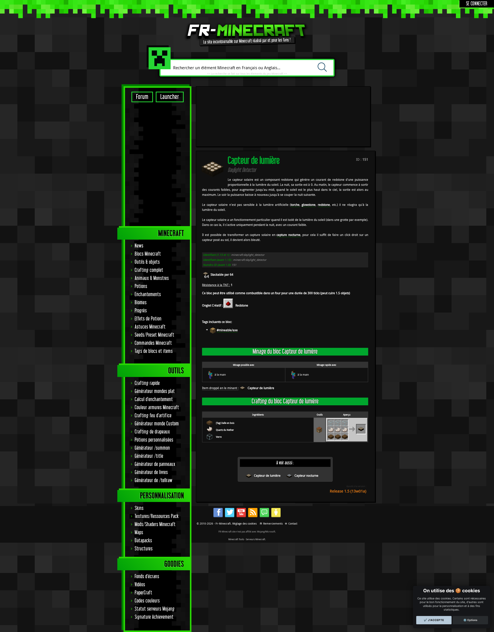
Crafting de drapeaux (152, 432)
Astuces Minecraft (150, 327)
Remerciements (273, 523)
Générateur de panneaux (155, 464)
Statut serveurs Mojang (155, 609)
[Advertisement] (157, 164)
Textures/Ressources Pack (157, 516)
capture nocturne (288, 235)
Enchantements (148, 294)
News (139, 246)
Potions (141, 286)
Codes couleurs (147, 601)
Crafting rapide (147, 383)
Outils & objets (147, 262)
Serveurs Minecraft (255, 539)
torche (295, 205)
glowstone (309, 205)
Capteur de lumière (261, 388)
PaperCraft (143, 593)
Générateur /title (149, 456)
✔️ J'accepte (434, 620)
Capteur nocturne (306, 475)
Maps (139, 532)
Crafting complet (149, 270)
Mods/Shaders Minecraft (155, 524)
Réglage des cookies (244, 523)
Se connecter (476, 4)
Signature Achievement (154, 617)
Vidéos (140, 584)
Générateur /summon (152, 448)
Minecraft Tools (236, 539)
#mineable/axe (227, 330)
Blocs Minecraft (148, 254)
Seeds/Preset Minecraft (154, 335)
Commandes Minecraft (153, 343)
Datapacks (143, 540)
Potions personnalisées (154, 440)
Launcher (169, 97)
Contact (292, 523)
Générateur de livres (151, 472)
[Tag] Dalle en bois (225, 422)
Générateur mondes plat (155, 391)
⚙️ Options (470, 620)
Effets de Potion (148, 319)
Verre (219, 436)
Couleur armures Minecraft (157, 407)
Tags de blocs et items (154, 351)
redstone (324, 205)
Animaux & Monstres (152, 278)
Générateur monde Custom (157, 424)
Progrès (141, 310)
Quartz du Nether (225, 429)
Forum (142, 97)
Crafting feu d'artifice (153, 415)
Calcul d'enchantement (154, 399)
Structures (144, 549)
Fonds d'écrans (147, 576)
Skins (139, 508)
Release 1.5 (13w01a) (348, 491)
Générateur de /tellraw (153, 480)
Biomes (141, 302)
